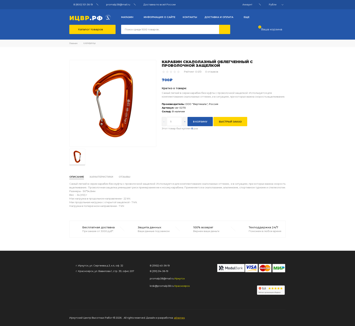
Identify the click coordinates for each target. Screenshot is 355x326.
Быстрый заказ (230, 121)
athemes (179, 317)
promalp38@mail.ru (118, 4)
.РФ (87, 17)
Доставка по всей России (159, 4)
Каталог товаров (90, 29)
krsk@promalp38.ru (162, 285)
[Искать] (224, 29)
